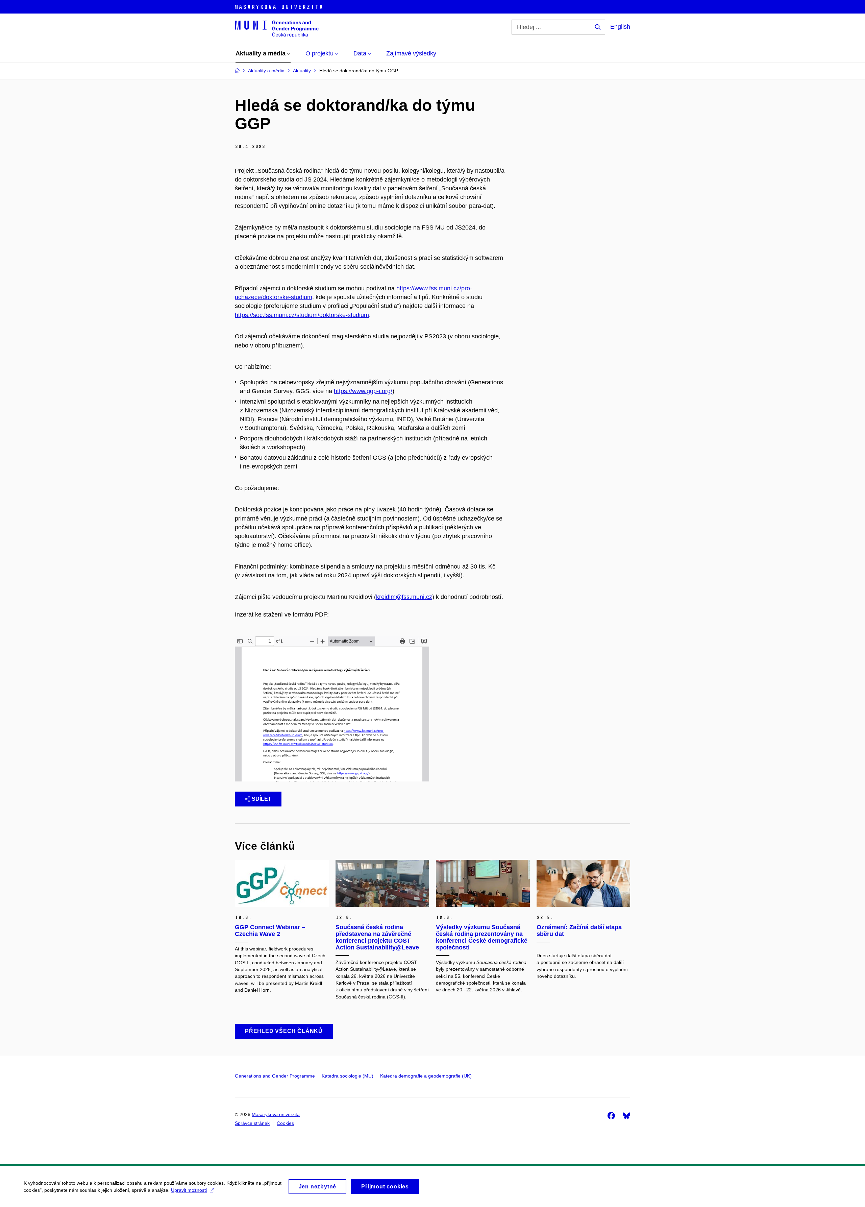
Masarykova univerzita (276, 1114)
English (620, 26)
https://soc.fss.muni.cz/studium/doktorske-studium (302, 315)
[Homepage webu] (277, 28)
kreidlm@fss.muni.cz (404, 597)
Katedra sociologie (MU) (347, 1076)
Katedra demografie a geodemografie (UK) (426, 1076)
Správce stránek (252, 1123)
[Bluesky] (626, 1115)
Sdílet (261, 799)
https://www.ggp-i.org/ (363, 391)
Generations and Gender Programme (275, 1076)
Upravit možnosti (189, 1190)
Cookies (285, 1123)
